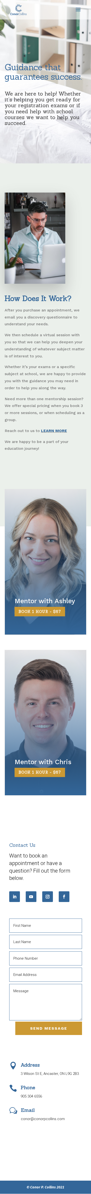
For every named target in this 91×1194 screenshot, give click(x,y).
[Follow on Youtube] (31, 896)
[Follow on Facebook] (64, 896)
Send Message (48, 1028)
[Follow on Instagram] (47, 896)
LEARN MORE (54, 430)
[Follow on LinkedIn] (14, 896)
